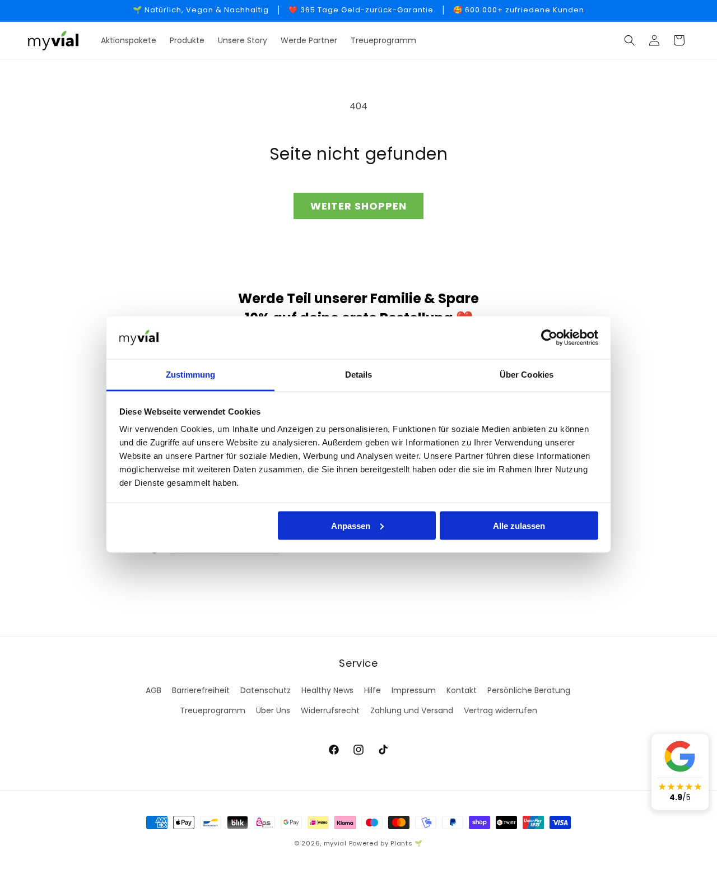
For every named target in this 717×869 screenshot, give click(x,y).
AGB (153, 690)
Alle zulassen (519, 525)
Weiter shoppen (358, 206)
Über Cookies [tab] (526, 374)
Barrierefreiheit (201, 690)
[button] (629, 40)
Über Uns (273, 710)
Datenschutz (265, 690)
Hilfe (372, 690)
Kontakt (461, 690)
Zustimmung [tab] (191, 374)
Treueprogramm (212, 710)
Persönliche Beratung (528, 690)
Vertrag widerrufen (500, 710)
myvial (335, 843)
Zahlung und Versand (411, 710)
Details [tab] (359, 374)
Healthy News (327, 690)
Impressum (414, 690)
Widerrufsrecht (330, 710)
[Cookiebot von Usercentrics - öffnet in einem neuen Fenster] (549, 337)
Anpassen (350, 525)
